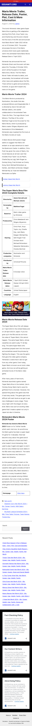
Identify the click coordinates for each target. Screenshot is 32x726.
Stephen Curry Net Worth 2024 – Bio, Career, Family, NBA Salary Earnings (14, 506)
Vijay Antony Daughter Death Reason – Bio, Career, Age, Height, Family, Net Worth (15, 551)
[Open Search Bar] (25, 4)
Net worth (8, 501)
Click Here (20, 493)
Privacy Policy (22, 715)
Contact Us (16, 718)
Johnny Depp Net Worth (11, 185)
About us (8, 715)
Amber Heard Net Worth (11, 179)
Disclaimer (14, 715)
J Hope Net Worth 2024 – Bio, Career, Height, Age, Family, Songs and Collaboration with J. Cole (14, 602)
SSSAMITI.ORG (9, 4)
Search (4, 525)
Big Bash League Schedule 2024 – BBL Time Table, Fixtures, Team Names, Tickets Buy (16, 514)
